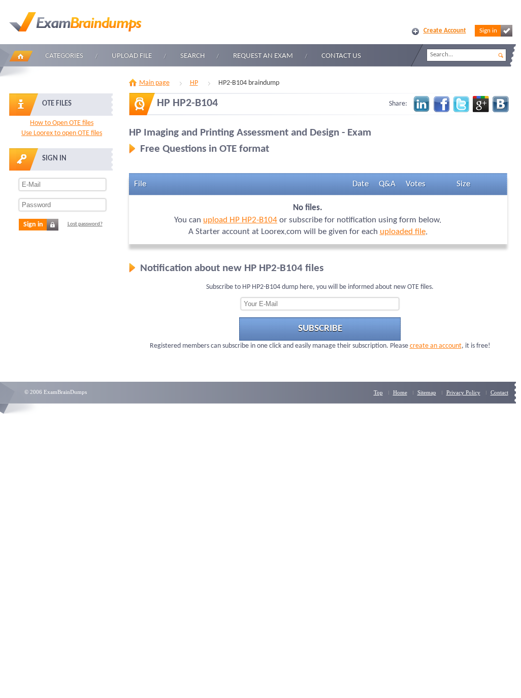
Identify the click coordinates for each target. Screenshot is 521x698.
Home (20, 56)
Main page (154, 83)
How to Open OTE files (61, 123)
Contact (499, 392)
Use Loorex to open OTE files (61, 133)
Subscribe (320, 329)
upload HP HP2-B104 (240, 220)
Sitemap (426, 392)
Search (192, 56)
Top (378, 392)
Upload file (132, 56)
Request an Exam (263, 56)
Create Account (445, 30)
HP (194, 83)
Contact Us (341, 56)
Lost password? (85, 224)
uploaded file (403, 231)
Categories (64, 56)
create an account (436, 346)
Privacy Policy (463, 392)
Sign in (488, 30)
